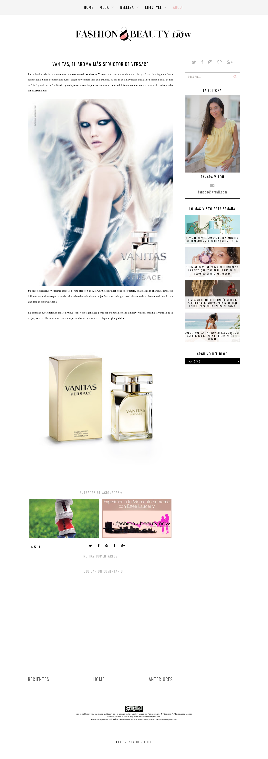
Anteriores (161, 679)
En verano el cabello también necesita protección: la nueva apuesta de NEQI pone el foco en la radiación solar (212, 303)
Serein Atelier (140, 742)
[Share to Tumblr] (115, 546)
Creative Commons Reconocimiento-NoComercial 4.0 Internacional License (162, 714)
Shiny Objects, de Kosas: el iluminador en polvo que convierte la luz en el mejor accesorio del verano (212, 270)
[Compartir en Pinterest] (107, 546)
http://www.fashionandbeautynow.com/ (145, 717)
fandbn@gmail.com (212, 191)
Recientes (38, 679)
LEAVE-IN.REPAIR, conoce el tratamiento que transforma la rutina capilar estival (212, 239)
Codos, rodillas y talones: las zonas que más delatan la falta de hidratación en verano (212, 336)
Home (99, 679)
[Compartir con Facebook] (99, 546)
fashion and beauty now (107, 714)
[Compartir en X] (91, 546)
